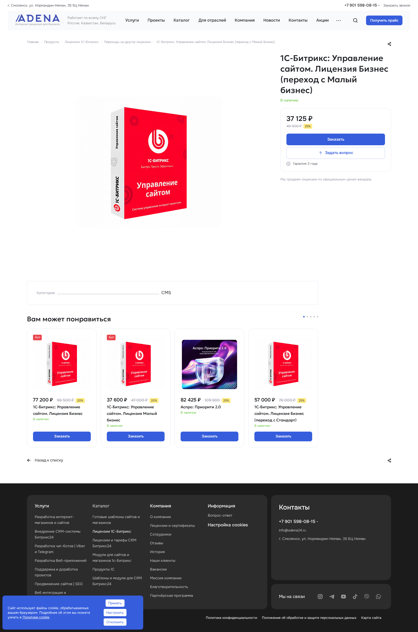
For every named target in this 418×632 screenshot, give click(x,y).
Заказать (335, 139)
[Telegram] (332, 596)
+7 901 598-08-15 (360, 5)
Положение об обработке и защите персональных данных (309, 617)
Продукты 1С (103, 569)
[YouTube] (343, 596)
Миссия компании (166, 578)
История (157, 551)
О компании (160, 516)
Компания (160, 506)
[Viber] (367, 596)
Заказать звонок (396, 5)
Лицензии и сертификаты (172, 525)
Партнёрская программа (171, 595)
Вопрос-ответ (220, 515)
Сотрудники (160, 534)
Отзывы (156, 543)
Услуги (42, 506)
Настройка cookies (228, 525)
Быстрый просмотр (62, 380)
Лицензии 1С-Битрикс (111, 531)
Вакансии (158, 569)
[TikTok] (355, 596)
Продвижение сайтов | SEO (59, 583)
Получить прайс (384, 20)
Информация (221, 506)
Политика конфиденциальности (231, 617)
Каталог (100, 506)
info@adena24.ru (292, 530)
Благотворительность (169, 586)
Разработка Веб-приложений (60, 560)
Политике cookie (36, 617)
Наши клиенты (162, 560)
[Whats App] (378, 596)
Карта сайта (371, 617)
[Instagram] (320, 596)
